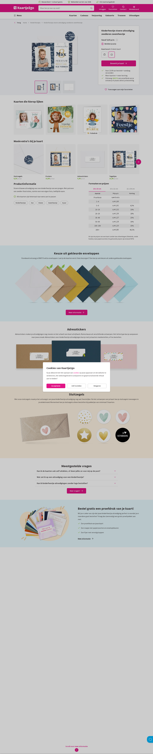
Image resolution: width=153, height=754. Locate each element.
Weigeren (97, 386)
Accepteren (55, 386)
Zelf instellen (76, 386)
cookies (76, 373)
